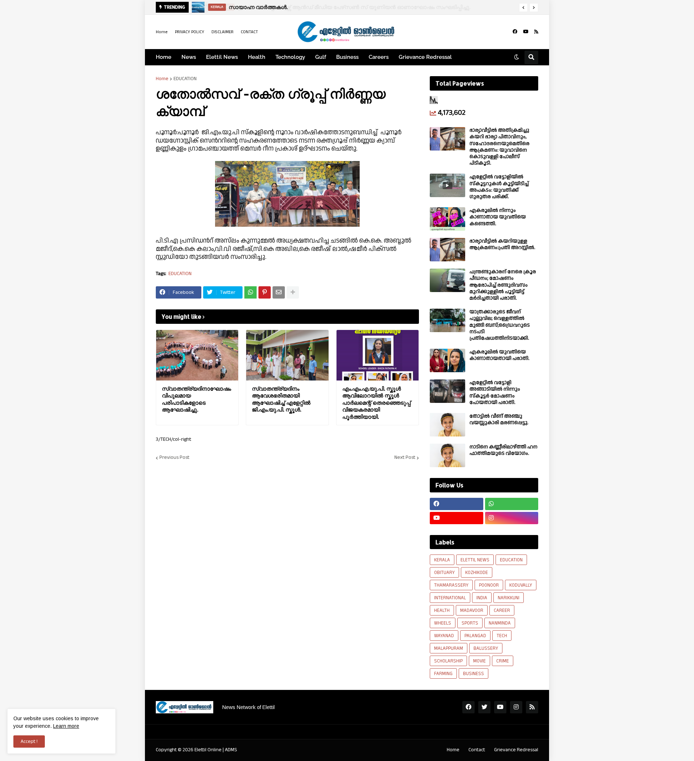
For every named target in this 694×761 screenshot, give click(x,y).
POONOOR (489, 585)
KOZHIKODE (476, 572)
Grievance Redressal (516, 749)
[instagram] (512, 518)
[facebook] (515, 31)
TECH (502, 635)
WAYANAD (444, 635)
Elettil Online (208, 749)
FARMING (443, 673)
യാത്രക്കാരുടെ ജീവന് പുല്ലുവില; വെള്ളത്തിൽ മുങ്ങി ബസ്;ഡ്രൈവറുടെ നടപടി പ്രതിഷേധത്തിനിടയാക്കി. (500, 325)
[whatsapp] (512, 504)
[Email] (279, 292)
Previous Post (174, 457)
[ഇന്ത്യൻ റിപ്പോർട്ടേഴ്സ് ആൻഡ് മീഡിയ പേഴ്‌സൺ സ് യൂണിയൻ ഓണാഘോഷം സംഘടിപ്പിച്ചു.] (198, 7)
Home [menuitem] (163, 57)
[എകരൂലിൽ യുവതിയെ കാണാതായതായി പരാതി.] (447, 360)
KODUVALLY (520, 585)
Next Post (404, 457)
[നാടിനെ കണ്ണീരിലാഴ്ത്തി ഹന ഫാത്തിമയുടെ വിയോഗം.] (447, 455)
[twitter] (484, 707)
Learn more (66, 726)
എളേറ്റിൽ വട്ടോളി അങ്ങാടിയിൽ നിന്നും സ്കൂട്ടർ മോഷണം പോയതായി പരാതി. (495, 392)
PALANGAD (475, 635)
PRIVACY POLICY (189, 32)
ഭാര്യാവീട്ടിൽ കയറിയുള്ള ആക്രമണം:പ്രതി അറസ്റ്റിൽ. (502, 244)
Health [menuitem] (256, 57)
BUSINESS (473, 673)
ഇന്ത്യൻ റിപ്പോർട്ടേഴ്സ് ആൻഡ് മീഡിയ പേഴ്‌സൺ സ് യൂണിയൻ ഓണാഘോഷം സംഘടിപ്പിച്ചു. (350, 7)
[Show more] (293, 292)
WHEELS (442, 623)
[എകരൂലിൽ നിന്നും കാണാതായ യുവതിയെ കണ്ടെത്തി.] (447, 219)
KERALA (442, 560)
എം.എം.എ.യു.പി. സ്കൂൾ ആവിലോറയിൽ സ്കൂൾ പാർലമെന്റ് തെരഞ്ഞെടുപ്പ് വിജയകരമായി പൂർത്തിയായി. (376, 402)
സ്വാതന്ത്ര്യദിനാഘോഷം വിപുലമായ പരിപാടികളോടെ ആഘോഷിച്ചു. (196, 399)
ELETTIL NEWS (474, 560)
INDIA (481, 598)
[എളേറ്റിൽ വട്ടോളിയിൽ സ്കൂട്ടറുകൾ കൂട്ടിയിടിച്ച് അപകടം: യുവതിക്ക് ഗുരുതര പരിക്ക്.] (447, 185)
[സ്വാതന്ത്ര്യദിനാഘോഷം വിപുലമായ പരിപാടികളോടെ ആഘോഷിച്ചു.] (197, 355)
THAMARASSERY (451, 585)
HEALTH (442, 610)
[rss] (536, 31)
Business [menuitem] (347, 57)
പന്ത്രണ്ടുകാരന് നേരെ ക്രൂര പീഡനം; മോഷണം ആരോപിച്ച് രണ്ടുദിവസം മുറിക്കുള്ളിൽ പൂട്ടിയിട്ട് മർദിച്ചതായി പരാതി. (503, 285)
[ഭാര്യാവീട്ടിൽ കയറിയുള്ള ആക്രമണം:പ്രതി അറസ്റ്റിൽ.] (447, 249)
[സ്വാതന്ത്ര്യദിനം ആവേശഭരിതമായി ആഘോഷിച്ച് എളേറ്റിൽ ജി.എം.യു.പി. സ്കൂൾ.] (287, 355)
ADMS (231, 749)
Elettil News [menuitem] (222, 57)
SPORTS (470, 623)
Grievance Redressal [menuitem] (425, 57)
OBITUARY (444, 572)
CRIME (502, 661)
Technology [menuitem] (290, 57)
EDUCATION (185, 78)
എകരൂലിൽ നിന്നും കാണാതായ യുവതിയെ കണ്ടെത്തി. (498, 217)
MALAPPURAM (448, 648)
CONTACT (249, 32)
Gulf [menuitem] (320, 57)
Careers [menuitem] (379, 57)
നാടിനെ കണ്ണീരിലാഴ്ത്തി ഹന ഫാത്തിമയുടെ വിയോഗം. (503, 450)
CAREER (502, 610)
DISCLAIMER (222, 32)
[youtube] (525, 31)
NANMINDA (500, 623)
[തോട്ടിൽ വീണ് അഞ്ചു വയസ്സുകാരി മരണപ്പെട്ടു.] (447, 424)
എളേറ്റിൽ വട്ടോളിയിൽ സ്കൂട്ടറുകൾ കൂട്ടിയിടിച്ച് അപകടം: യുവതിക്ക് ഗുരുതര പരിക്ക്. (499, 187)
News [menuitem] (188, 57)
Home (162, 32)
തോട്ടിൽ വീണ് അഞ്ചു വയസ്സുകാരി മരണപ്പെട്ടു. (499, 419)
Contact (476, 749)
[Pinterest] (264, 292)
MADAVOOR (471, 610)
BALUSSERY (486, 648)
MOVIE (479, 661)
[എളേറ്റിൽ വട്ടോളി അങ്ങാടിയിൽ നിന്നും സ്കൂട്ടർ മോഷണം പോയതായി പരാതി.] (447, 391)
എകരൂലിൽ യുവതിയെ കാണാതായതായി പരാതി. (500, 355)
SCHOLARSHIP (448, 661)
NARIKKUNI (508, 598)
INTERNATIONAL (450, 598)
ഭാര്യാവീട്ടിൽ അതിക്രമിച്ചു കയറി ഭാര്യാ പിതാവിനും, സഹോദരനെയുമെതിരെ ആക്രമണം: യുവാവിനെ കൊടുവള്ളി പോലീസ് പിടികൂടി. (500, 146)
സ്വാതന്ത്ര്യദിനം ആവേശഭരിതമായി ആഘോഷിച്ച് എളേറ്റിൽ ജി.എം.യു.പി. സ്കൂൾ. (281, 399)
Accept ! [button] (29, 741)
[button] (523, 7)
